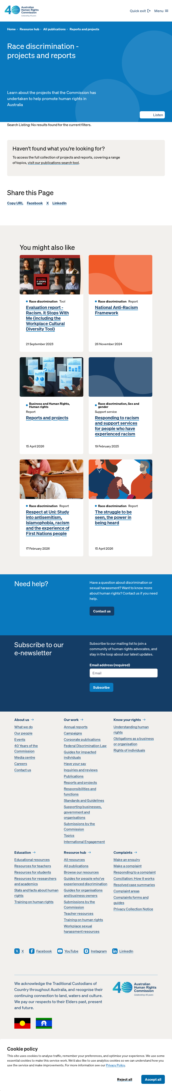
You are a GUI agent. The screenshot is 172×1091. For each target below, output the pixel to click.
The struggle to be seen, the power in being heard (113, 517)
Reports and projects (47, 417)
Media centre (24, 757)
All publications (76, 866)
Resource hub (75, 852)
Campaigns (73, 733)
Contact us (102, 611)
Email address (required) (110, 665)
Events (19, 739)
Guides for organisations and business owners (83, 892)
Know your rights (127, 719)
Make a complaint (128, 866)
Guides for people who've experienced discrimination (85, 881)
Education (22, 852)
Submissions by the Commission (79, 826)
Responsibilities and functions (80, 791)
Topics (69, 835)
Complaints (123, 852)
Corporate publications (82, 739)
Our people (23, 733)
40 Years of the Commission (26, 748)
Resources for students (32, 872)
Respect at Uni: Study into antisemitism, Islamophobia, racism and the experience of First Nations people (47, 522)
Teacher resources (78, 913)
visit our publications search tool (53, 163)
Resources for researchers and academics (35, 881)
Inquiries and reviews (81, 770)
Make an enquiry (127, 859)
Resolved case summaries (134, 884)
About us (21, 719)
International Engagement (84, 841)
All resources (74, 859)
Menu (158, 10)
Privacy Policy (115, 1065)
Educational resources (32, 859)
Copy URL (15, 203)
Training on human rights (34, 901)
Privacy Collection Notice (133, 909)
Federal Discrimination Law (85, 745)
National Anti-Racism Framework (116, 310)
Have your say (75, 763)
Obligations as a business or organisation (134, 741)
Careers (20, 763)
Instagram (99, 951)
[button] (152, 114)
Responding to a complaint (135, 872)
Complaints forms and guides (131, 900)
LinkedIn (59, 203)
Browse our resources (81, 872)
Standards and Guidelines (84, 800)
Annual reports (76, 727)
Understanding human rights (131, 729)
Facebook (35, 203)
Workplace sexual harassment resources (81, 928)
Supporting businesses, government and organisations (83, 812)
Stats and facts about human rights (36, 892)
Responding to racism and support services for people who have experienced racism (117, 426)
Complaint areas (127, 891)
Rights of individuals (129, 750)
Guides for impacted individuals (80, 754)
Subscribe (101, 687)
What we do (23, 727)
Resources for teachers (32, 866)
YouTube (71, 951)
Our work (71, 719)
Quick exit (138, 10)
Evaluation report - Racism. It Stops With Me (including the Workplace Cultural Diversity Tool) (47, 318)
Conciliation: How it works (134, 878)
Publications (74, 776)
